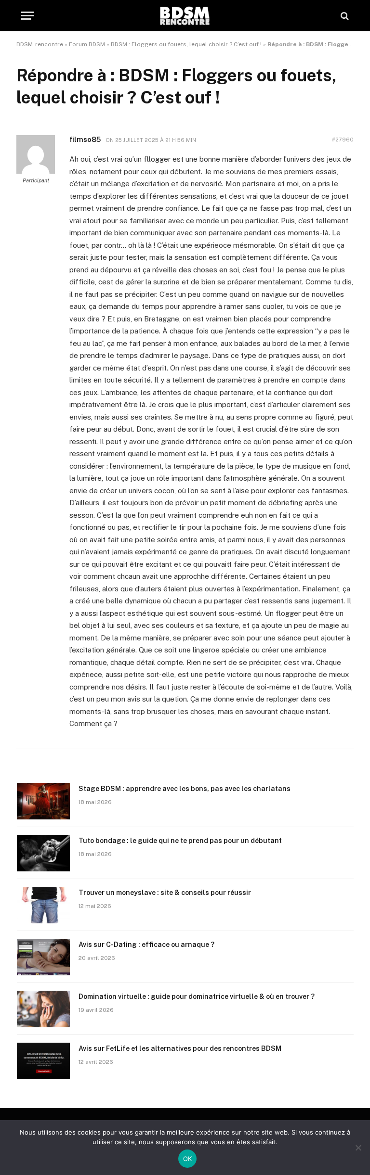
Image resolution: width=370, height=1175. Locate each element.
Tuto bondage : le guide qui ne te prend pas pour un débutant (180, 840)
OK (187, 1158)
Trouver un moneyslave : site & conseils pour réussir (165, 892)
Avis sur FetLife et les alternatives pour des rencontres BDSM (180, 1048)
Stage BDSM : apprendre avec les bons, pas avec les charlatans (185, 788)
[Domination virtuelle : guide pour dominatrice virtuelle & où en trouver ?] (43, 1009)
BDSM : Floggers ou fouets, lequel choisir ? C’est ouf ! (186, 44)
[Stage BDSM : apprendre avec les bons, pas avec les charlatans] (43, 801)
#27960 (343, 139)
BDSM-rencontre (39, 44)
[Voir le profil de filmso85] (35, 171)
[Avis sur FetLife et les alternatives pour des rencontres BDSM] (43, 1061)
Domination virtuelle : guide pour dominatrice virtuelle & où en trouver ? (197, 996)
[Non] (358, 1147)
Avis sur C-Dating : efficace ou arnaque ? (146, 944)
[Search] (344, 15)
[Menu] (27, 15)
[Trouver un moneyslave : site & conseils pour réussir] (43, 905)
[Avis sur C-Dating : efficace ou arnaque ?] (43, 957)
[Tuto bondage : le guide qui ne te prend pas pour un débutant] (43, 853)
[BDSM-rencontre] (185, 15)
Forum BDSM (87, 44)
